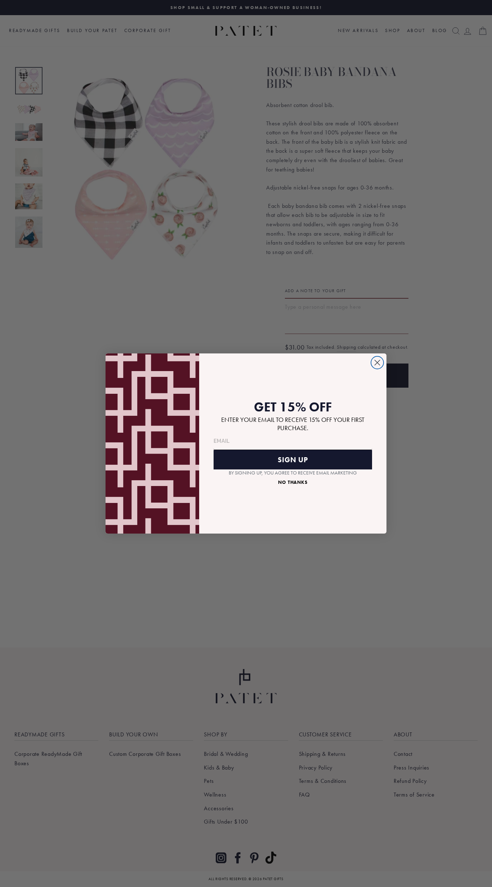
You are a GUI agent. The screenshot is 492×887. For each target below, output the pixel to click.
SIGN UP (293, 459)
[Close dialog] (377, 362)
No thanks (293, 482)
